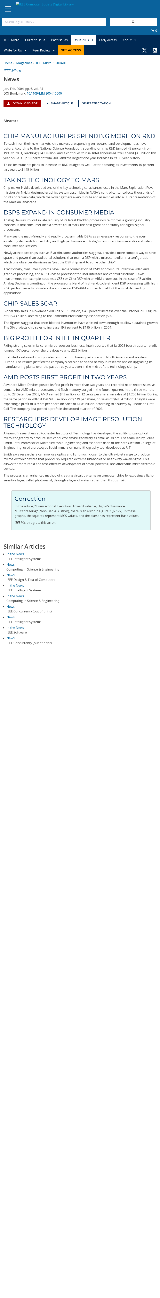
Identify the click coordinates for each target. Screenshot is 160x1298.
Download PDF (24, 103)
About (127, 40)
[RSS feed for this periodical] (155, 50)
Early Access (108, 40)
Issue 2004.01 (83, 40)
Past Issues (59, 40)
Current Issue (35, 40)
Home (8, 63)
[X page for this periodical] (144, 50)
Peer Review (41, 50)
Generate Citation (96, 103)
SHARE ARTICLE (61, 103)
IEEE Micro (11, 40)
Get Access (71, 50)
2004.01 (61, 63)
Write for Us (13, 50)
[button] (154, 30)
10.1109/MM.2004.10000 (44, 93)
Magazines (24, 63)
